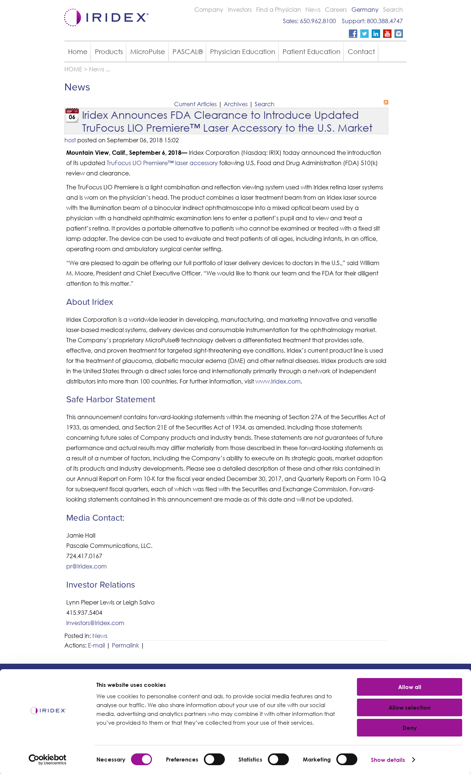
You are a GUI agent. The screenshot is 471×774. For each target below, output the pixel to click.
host (70, 140)
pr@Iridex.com (86, 566)
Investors (240, 9)
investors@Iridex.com (95, 623)
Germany (365, 9)
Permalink (125, 645)
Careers (336, 9)
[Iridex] (105, 29)
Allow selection (410, 707)
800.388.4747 (385, 21)
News (313, 9)
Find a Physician (278, 9)
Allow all (409, 687)
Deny (410, 727)
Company (208, 9)
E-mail (96, 645)
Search (393, 9)
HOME (73, 69)
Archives (236, 104)
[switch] (214, 759)
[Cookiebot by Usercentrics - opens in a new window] (47, 759)
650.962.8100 (318, 21)
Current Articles (195, 104)
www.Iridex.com (278, 381)
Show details (388, 759)
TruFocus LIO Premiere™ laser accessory (162, 163)
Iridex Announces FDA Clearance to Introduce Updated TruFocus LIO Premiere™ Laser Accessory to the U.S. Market (227, 120)
